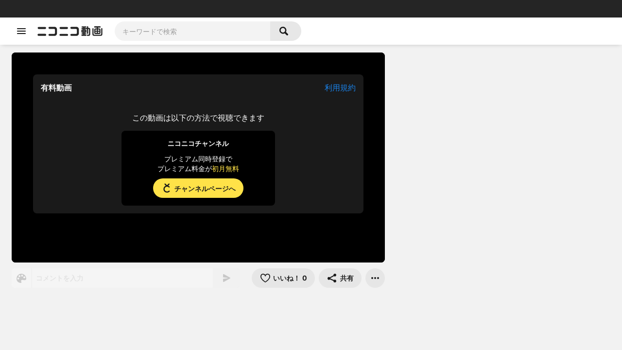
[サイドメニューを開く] (21, 31)
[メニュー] (375, 278)
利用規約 (340, 87)
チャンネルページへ (205, 188)
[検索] (285, 31)
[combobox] (192, 31)
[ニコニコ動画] (70, 31)
